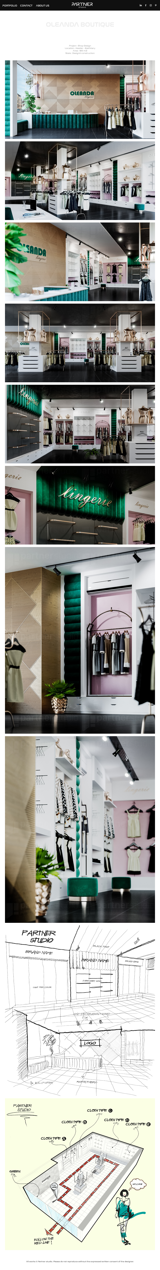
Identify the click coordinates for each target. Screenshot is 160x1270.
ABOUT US (42, 5)
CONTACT (26, 5)
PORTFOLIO (9, 5)
